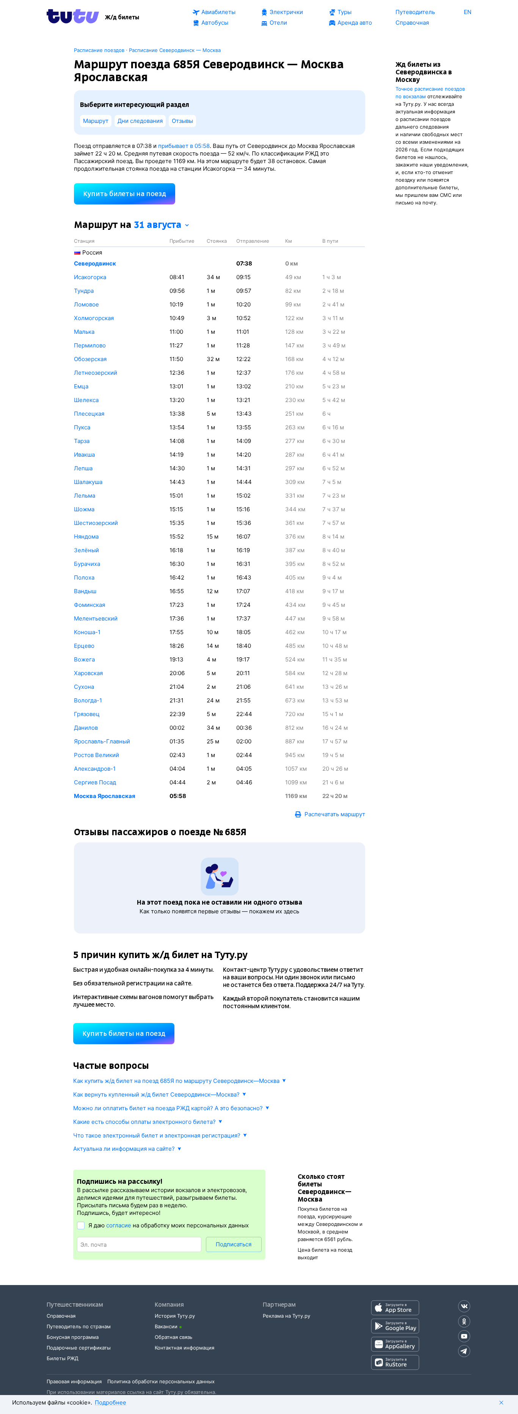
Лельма (84, 495)
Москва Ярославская (104, 796)
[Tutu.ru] (73, 17)
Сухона (84, 686)
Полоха (84, 577)
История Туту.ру (175, 1316)
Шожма (84, 509)
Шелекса (86, 400)
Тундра (84, 290)
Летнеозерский (95, 372)
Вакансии (166, 1326)
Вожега (84, 659)
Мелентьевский (96, 618)
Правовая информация (74, 1381)
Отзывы (182, 120)
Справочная (61, 1316)
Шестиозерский (96, 522)
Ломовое (86, 304)
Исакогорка (90, 277)
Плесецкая (89, 413)
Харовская (88, 673)
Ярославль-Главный (102, 741)
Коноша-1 (87, 632)
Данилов (86, 727)
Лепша (83, 468)
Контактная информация (184, 1348)
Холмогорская (94, 318)
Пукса (82, 427)
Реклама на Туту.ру (286, 1316)
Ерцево (84, 645)
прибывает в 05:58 (184, 145)
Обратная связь (173, 1337)
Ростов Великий (96, 755)
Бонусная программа (73, 1337)
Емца (81, 386)
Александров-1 (95, 768)
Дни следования (140, 120)
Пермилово (90, 345)
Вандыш (85, 591)
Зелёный (86, 550)
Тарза (81, 441)
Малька (84, 331)
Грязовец (87, 714)
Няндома (86, 536)
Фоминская (89, 604)
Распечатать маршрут (335, 814)
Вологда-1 (88, 700)
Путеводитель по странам (79, 1326)
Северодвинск (95, 263)
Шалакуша (88, 481)
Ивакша (84, 454)
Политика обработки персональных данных (161, 1381)
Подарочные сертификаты (79, 1348)
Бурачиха (87, 563)
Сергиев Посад (95, 782)
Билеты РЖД (62, 1358)
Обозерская (90, 359)
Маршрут (95, 120)
